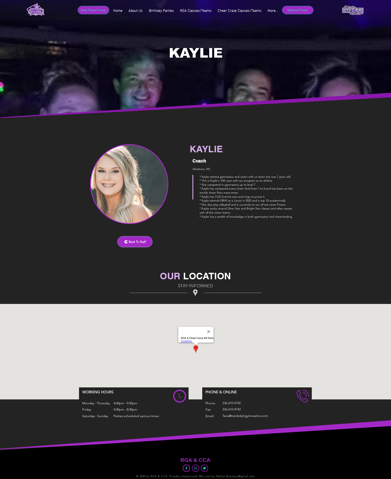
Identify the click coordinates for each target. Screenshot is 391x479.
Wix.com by (207, 476)
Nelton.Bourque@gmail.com (235, 476)
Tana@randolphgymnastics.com (245, 416)
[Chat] (195, 468)
